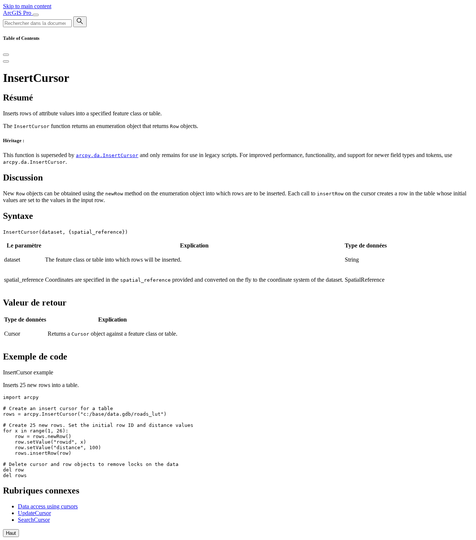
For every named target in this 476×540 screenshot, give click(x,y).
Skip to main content (27, 6)
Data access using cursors (48, 506)
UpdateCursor (34, 513)
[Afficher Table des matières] (6, 61)
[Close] (6, 55)
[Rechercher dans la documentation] (80, 21)
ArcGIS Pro (18, 13)
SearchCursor (34, 520)
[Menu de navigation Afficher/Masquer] (36, 15)
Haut (11, 533)
